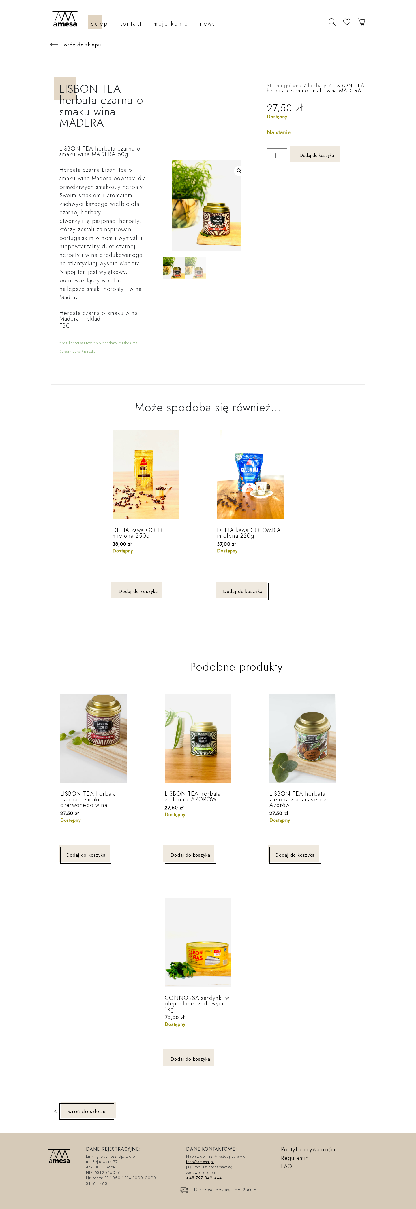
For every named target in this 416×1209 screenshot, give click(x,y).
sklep (99, 24)
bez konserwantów (77, 343)
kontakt (130, 24)
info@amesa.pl (200, 1161)
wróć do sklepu (82, 44)
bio (98, 343)
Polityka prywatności (308, 1150)
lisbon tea (129, 343)
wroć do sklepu (87, 1111)
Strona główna (284, 85)
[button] (239, 171)
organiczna (71, 351)
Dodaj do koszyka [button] (138, 591)
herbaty (111, 343)
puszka (90, 351)
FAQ (286, 1167)
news (207, 24)
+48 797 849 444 (204, 1178)
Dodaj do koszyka (316, 155)
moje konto (170, 24)
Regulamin (295, 1158)
